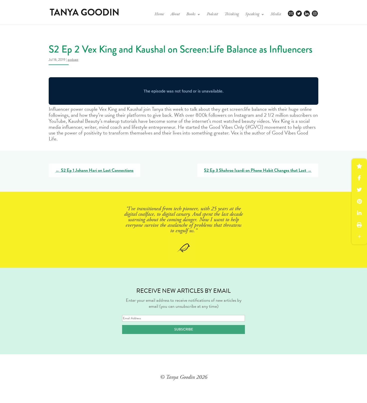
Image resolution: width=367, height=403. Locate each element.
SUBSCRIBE (183, 329)
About (175, 14)
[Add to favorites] (359, 166)
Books (190, 14)
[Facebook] (359, 178)
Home (159, 14)
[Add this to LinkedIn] (359, 213)
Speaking (252, 14)
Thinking (231, 14)
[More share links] (359, 237)
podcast (73, 59)
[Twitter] (359, 190)
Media (276, 14)
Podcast (212, 14)
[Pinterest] (359, 201)
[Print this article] (359, 225)
